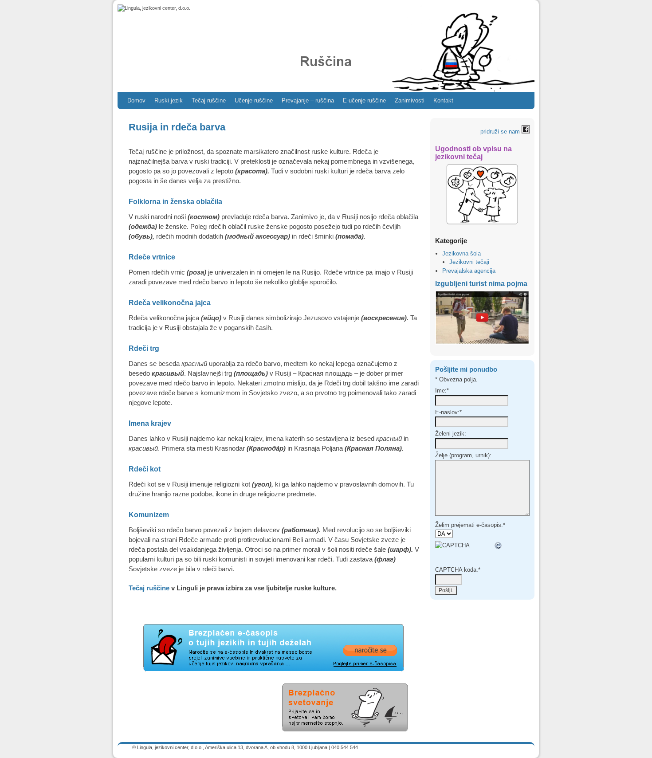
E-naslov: (448, 412)
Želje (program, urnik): (463, 455)
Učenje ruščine (254, 100)
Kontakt (443, 100)
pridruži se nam (501, 131)
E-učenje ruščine (364, 100)
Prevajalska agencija (468, 270)
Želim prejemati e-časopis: (470, 525)
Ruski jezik (168, 100)
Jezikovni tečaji (469, 262)
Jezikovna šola (461, 253)
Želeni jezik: (450, 433)
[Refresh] (498, 545)
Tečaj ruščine (209, 100)
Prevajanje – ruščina (308, 100)
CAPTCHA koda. (457, 569)
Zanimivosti (409, 100)
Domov (136, 100)
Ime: (442, 390)
